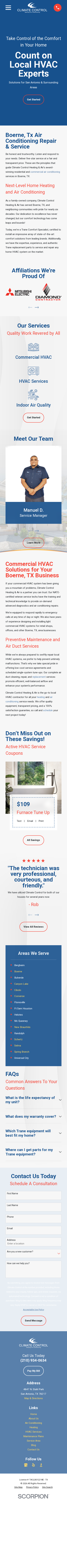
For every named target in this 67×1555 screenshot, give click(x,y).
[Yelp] (33, 1465)
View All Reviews (34, 926)
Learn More (33, 542)
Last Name (12, 1205)
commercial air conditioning (45, 171)
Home (33, 1414)
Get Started (33, 99)
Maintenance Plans (33, 1436)
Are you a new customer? (20, 1251)
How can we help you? (18, 1263)
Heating (33, 1427)
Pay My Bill (33, 1370)
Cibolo (17, 990)
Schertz (18, 1039)
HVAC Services (33, 1431)
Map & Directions (33, 1398)
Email (30, 821)
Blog (33, 1445)
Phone (10, 1217)
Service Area (33, 1440)
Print (41, 821)
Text (19, 821)
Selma (17, 1045)
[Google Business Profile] (25, 1465)
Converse (19, 996)
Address (11, 1240)
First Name (12, 1193)
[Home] (32, 7)
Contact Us (33, 1449)
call (36, 710)
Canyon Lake (21, 983)
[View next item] (37, 307)
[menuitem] (18, 1487)
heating (41, 697)
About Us (34, 1418)
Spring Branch (21, 1051)
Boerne (18, 971)
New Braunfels (22, 1027)
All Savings (33, 840)
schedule (48, 710)
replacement (39, 676)
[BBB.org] (41, 1465)
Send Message (33, 1320)
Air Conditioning (33, 1422)
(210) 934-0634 (33, 1360)
